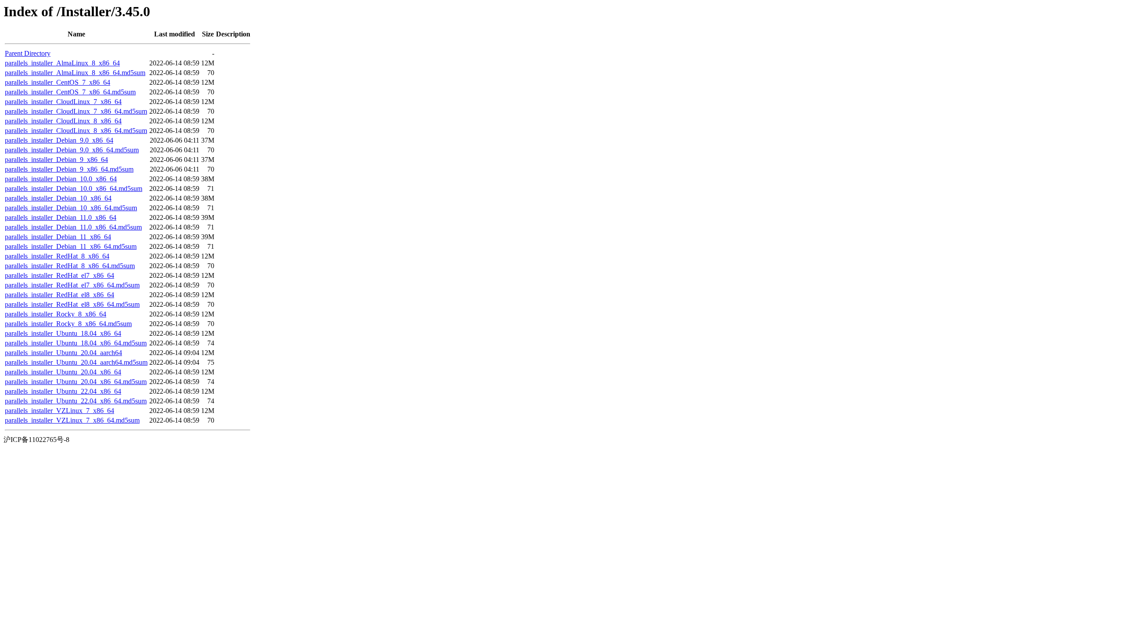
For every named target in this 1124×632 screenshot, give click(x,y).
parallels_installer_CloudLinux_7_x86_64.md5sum (76, 111)
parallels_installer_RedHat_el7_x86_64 (59, 275)
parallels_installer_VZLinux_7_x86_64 (59, 410)
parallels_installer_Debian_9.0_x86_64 (59, 140)
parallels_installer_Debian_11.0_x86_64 (60, 217)
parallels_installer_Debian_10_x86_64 (58, 198)
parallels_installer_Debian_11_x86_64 (58, 237)
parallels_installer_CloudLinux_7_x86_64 (63, 101)
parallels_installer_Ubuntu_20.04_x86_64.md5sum (76, 381)
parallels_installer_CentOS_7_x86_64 (57, 82)
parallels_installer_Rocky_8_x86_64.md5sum (68, 323)
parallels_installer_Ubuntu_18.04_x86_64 (63, 333)
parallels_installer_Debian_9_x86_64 (56, 159)
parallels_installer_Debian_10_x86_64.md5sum (71, 208)
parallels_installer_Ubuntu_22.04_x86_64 (63, 391)
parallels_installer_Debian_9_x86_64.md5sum (69, 169)
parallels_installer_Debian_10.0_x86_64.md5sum (73, 188)
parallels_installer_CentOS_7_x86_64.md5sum (70, 92)
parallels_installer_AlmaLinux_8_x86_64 (62, 63)
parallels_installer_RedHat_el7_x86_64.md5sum (72, 285)
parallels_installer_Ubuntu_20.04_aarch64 (63, 352)
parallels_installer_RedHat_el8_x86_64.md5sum (72, 304)
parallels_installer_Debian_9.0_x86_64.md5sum (72, 150)
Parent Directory (27, 53)
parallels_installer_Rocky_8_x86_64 (55, 314)
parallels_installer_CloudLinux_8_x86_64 (63, 121)
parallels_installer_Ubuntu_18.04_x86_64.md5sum (76, 343)
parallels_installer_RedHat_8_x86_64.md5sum (70, 265)
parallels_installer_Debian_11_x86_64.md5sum (71, 246)
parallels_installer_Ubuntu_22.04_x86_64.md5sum (76, 401)
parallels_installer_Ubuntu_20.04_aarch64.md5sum (76, 362)
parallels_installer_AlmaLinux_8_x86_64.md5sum (75, 72)
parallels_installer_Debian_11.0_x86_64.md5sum (73, 227)
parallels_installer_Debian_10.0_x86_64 (61, 179)
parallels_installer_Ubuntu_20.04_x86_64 (63, 372)
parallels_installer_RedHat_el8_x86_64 (59, 294)
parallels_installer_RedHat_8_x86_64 (57, 256)
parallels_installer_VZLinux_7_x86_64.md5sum (72, 420)
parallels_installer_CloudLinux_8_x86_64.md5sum (76, 130)
